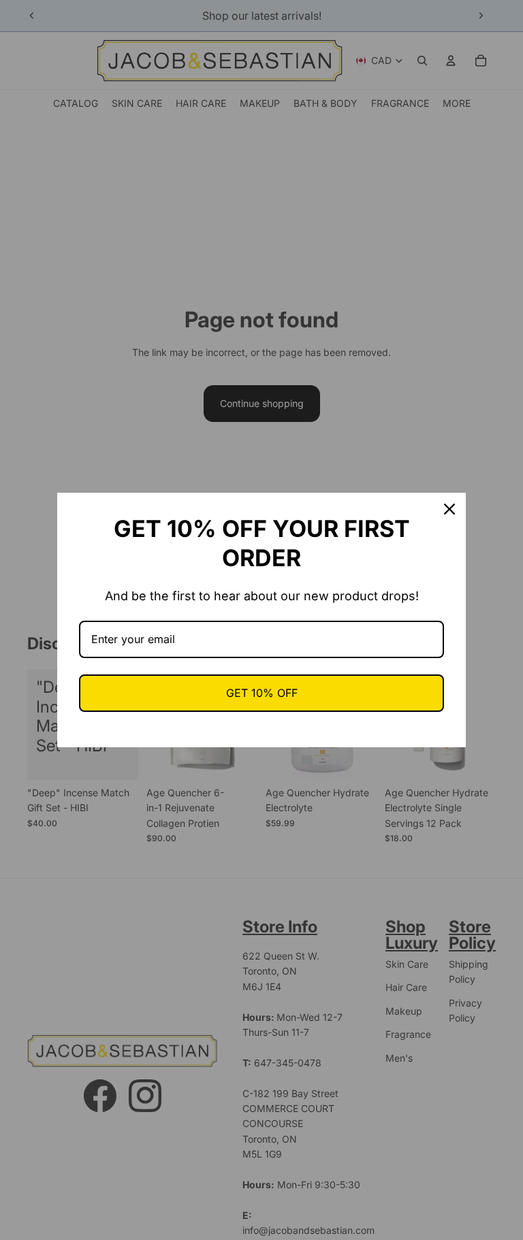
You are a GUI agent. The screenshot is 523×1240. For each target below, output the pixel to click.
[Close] (449, 509)
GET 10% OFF (262, 693)
